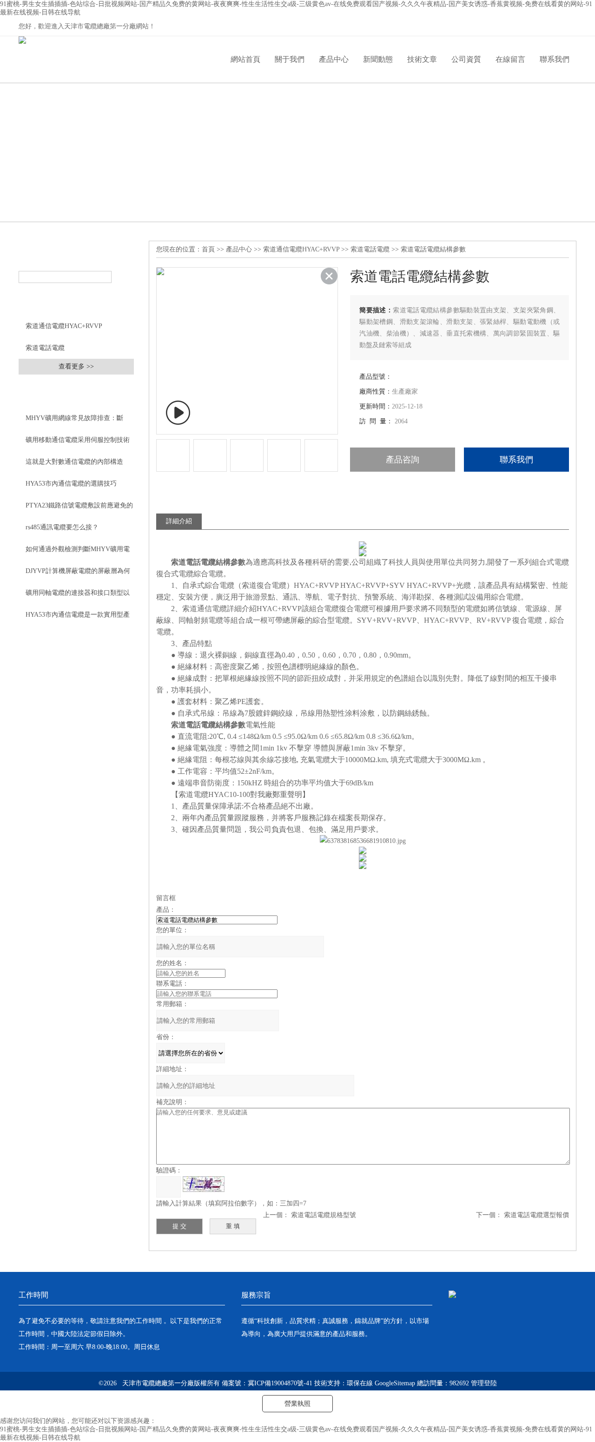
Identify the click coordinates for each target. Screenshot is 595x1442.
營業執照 (297, 1403)
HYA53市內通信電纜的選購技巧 (71, 483)
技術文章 (422, 59)
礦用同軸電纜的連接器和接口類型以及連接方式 (78, 596)
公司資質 (466, 59)
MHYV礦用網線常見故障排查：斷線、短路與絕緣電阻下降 (74, 421)
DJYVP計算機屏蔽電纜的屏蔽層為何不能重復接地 (78, 574)
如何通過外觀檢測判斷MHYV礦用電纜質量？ (78, 553)
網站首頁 (245, 59)
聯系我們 (554, 59)
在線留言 (510, 59)
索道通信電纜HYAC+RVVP (64, 326)
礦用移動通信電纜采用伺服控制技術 (78, 439)
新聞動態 (378, 59)
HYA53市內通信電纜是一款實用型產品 (78, 618)
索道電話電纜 (45, 347)
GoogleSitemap (395, 1383)
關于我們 (289, 59)
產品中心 (334, 59)
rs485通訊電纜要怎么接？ (62, 527)
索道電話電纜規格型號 (323, 1215)
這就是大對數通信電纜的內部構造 (74, 461)
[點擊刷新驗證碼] (204, 1184)
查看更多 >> (76, 366)
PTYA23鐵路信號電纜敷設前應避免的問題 (79, 509)
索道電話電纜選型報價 (536, 1215)
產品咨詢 (402, 459)
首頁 (208, 249)
